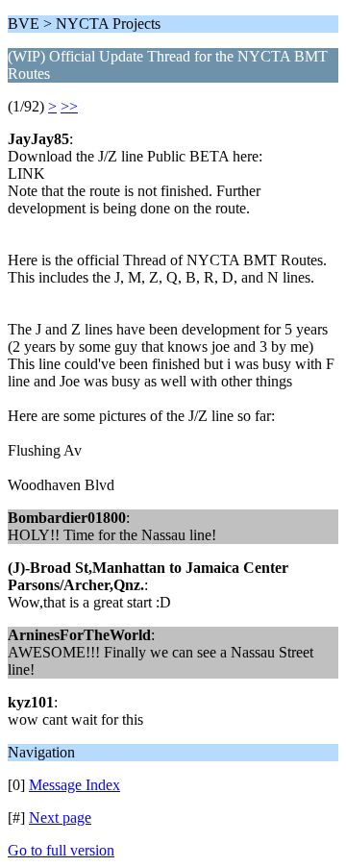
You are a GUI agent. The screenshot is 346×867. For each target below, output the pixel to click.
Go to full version (61, 850)
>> (69, 106)
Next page (60, 817)
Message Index (74, 785)
